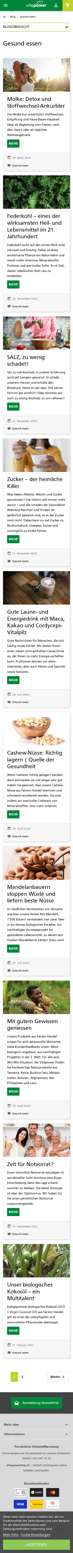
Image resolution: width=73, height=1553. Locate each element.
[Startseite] (4, 16)
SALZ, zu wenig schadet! (26, 360)
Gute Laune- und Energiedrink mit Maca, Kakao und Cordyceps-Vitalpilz (36, 622)
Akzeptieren (36, 1544)
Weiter (58, 1377)
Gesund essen (20, 165)
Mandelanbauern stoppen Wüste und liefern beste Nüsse (31, 894)
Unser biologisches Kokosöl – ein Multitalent (30, 1291)
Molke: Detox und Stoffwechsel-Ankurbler (36, 102)
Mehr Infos (10, 1535)
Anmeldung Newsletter (36, 1403)
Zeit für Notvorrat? (30, 1164)
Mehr (13, 143)
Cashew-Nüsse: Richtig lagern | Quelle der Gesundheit (34, 760)
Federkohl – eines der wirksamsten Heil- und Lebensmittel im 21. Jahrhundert (34, 226)
